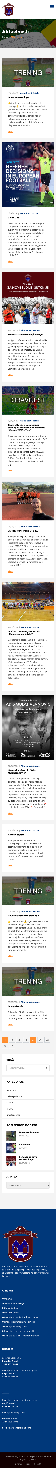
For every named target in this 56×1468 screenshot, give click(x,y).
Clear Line (13, 217)
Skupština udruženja (14, 1303)
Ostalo (36, 93)
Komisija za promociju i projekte (19, 1331)
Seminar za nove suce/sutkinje (25, 334)
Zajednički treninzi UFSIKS (23, 530)
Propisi (28, 1464)
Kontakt (37, 1464)
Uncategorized (13, 1115)
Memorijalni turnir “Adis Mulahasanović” (21, 771)
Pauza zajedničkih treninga (23, 915)
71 (40, 1039)
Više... (10, 132)
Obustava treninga (18, 97)
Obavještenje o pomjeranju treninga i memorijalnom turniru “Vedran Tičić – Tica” (26, 428)
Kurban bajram (16, 834)
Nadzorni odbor (11, 1312)
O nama (8, 1298)
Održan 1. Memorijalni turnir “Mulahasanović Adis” (24, 632)
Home (5, 37)
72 (47, 1039)
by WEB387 (32, 1459)
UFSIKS (9, 1108)
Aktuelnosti (26, 93)
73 (5, 1045)
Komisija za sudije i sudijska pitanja (21, 1317)
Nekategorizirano (14, 1096)
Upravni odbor (11, 1308)
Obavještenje (15, 1006)
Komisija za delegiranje (15, 1326)
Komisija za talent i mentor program (21, 1335)
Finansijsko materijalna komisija (19, 1321)
